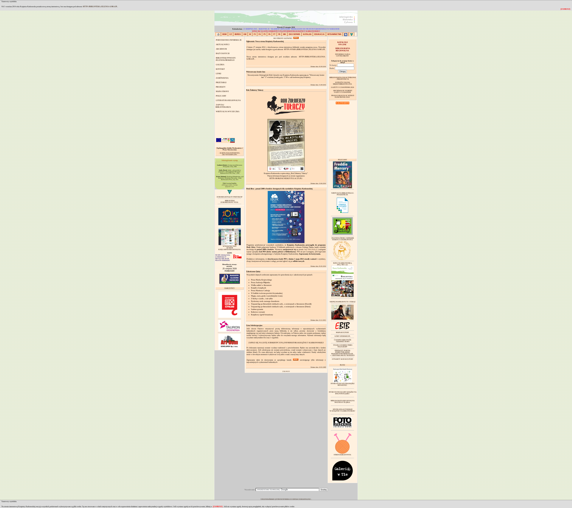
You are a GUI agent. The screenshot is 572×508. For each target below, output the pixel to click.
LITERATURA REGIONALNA (228, 100)
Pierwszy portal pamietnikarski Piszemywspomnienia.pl (342, 352)
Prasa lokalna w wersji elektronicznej (342, 96)
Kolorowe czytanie (258, 312)
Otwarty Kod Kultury (342, 359)
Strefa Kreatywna (342, 455)
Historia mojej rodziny (343, 355)
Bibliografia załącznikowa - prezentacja (342, 78)
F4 (260, 34)
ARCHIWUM (221, 49)
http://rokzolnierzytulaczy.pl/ (286, 178)
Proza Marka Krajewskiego (261, 280)
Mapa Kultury (342, 332)
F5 (265, 34)
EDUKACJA (319, 34)
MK (284, 34)
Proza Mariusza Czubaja (260, 291)
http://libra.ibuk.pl (310, 249)
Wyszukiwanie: (250, 490)
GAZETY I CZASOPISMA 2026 (342, 87)
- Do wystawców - (229, 154)
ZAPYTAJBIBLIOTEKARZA (223, 106)
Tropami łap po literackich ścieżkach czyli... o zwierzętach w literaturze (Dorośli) (281, 304)
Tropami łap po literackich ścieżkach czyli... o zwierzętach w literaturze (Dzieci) (280, 307)
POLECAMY (221, 96)
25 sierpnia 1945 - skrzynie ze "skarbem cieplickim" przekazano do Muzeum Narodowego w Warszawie (291, 29)
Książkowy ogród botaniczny (262, 315)
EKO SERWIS (294, 34)
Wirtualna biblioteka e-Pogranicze (342, 194)
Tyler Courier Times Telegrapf (342, 346)
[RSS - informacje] (296, 38)
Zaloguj (286, 371)
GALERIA (220, 65)
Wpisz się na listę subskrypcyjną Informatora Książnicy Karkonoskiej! (286, 31)
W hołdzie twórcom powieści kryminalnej (266, 293)
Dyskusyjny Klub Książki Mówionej (342, 384)
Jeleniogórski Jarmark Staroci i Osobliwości (342, 239)
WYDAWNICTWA (334, 34)
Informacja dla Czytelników (342, 55)
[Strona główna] (218, 34)
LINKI (218, 74)
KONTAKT (220, 69)
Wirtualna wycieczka (227, 112)
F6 (269, 34)
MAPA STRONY (222, 91)
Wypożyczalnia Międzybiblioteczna (342, 83)
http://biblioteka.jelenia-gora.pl (100, 7)
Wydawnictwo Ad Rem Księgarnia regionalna (229, 247)
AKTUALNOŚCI (222, 44)
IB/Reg (238, 34)
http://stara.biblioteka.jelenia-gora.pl (304, 49)
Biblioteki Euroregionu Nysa (229, 201)
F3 (255, 34)
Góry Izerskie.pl (342, 336)
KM (245, 34)
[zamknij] (218, 506)
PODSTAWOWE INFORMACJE (229, 40)
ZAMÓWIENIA (222, 78)
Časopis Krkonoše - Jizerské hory (342, 340)
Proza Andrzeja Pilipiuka (260, 282)
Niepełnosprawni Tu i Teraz (342, 302)
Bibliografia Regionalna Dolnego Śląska (343, 401)
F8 (279, 34)
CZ (230, 34)
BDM (224, 34)
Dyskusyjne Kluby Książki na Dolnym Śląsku (342, 393)
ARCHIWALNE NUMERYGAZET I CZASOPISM (342, 91)
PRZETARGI (221, 82)
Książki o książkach (258, 288)
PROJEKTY (221, 87)
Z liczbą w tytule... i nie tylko (262, 299)
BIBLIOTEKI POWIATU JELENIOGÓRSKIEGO (226, 59)
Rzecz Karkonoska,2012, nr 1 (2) (342, 264)
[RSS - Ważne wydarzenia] (296, 360)
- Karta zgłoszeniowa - (229, 153)
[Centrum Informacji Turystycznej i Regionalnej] (346, 34)
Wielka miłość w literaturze (261, 285)
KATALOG (307, 34)
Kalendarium (342, 103)
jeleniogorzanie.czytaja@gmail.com (230, 185)
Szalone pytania (257, 309)
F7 (274, 34)
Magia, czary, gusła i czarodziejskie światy (267, 296)
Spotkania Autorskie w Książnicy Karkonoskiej (342, 410)
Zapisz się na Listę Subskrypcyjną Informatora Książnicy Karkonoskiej (286, 343)
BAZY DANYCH (222, 53)
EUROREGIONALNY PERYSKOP (229, 197)
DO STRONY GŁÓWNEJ (282, 38)
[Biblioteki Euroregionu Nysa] (351, 34)
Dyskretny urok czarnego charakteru (265, 301)
